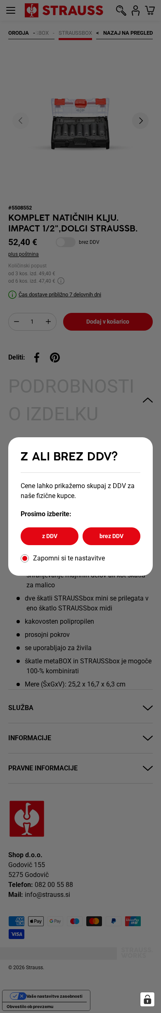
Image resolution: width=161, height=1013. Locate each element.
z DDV (49, 536)
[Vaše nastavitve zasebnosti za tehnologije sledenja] (147, 999)
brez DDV (111, 536)
